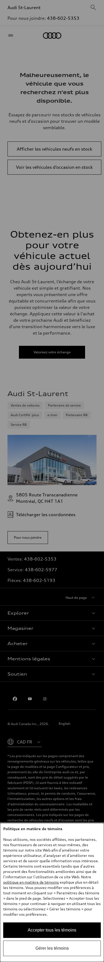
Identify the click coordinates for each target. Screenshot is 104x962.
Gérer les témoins (52, 948)
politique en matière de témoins (31, 882)
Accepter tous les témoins (52, 930)
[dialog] (52, 892)
